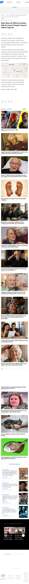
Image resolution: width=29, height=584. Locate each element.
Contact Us (18, 577)
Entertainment (5, 469)
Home (2, 15)
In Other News (5, 482)
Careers (18, 578)
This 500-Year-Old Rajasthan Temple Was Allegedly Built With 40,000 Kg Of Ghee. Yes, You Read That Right (9, 473)
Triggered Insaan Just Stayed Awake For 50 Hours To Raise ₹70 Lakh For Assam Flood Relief (10, 498)
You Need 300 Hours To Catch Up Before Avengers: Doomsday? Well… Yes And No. (9, 511)
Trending (9, 2)
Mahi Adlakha (5, 476)
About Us (18, 575)
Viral (6, 15)
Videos (18, 2)
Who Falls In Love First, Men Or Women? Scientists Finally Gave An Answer (10, 485)
